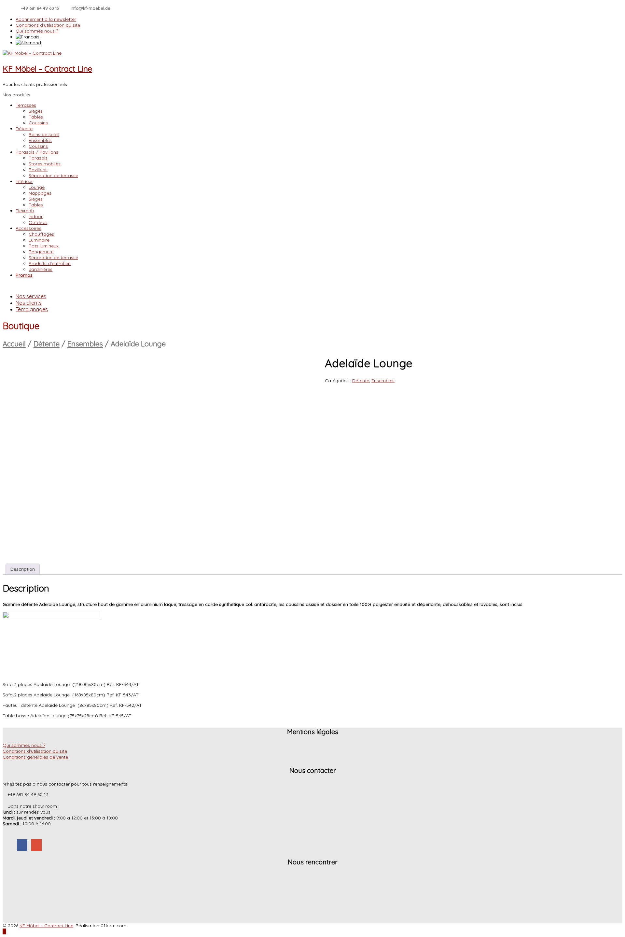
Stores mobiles (45, 164)
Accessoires (28, 228)
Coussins (38, 123)
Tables (36, 117)
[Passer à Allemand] (319, 43)
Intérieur (24, 181)
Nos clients (29, 303)
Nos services (31, 296)
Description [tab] (22, 569)
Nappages (40, 193)
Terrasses (26, 105)
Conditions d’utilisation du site (48, 25)
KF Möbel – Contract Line (47, 69)
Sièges (36, 111)
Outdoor (38, 222)
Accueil (14, 343)
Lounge (37, 187)
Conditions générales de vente (35, 757)
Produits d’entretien (50, 263)
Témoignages (32, 309)
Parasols (38, 158)
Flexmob (25, 211)
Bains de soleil (44, 134)
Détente (24, 129)
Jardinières (40, 269)
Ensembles (40, 140)
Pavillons (38, 170)
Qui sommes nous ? (37, 31)
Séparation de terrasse (53, 175)
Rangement (41, 252)
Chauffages (41, 234)
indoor (36, 216)
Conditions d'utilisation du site (35, 751)
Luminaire (39, 240)
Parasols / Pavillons (37, 152)
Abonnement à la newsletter (46, 19)
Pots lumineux (44, 246)
